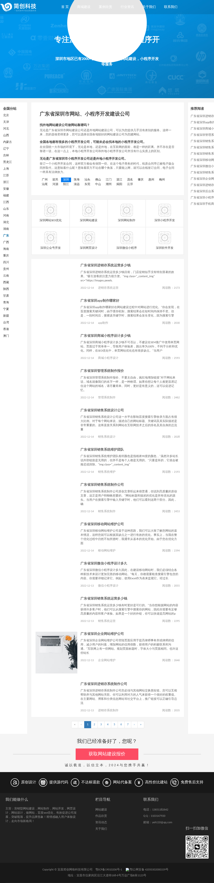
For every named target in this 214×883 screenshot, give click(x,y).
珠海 (77, 179)
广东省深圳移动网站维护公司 (102, 524)
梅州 (162, 179)
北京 (6, 115)
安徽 (6, 189)
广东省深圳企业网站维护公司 (102, 634)
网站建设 (101, 809)
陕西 (6, 289)
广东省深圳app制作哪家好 (99, 300)
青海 (6, 302)
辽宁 (6, 148)
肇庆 (141, 179)
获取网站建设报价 (107, 754)
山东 (6, 209)
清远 (77, 184)
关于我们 (149, 7)
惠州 (151, 179)
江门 (109, 179)
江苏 (6, 175)
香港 (6, 329)
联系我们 (170, 7)
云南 (6, 275)
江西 (6, 202)
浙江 (6, 182)
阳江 (66, 184)
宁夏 (6, 309)
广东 (6, 235)
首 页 (65, 7)
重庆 (6, 255)
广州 (45, 179)
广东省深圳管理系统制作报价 (102, 371)
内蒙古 (7, 142)
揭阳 (119, 184)
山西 (6, 135)
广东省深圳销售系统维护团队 (102, 449)
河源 (55, 184)
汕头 (87, 179)
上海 (6, 168)
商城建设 (83, 7)
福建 (6, 195)
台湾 (6, 322)
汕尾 (45, 184)
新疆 (6, 316)
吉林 (6, 155)
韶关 (55, 179)
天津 (6, 122)
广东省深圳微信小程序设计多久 (103, 563)
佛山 (98, 179)
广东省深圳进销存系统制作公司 (103, 684)
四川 (6, 262)
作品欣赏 (101, 816)
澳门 (6, 336)
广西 (6, 242)
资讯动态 (101, 822)
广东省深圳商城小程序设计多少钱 (105, 336)
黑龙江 (7, 162)
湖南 (6, 229)
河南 (6, 215)
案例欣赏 (105, 7)
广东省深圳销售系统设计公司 (102, 410)
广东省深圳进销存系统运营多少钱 (105, 265)
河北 (6, 128)
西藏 (6, 282)
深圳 (66, 179)
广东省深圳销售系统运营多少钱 (103, 598)
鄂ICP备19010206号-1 (109, 869)
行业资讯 (127, 7)
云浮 (130, 184)
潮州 (109, 184)
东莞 (87, 184)
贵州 (6, 269)
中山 (98, 184)
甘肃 (6, 295)
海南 (6, 249)
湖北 (6, 222)
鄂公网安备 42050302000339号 (148, 869)
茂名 (130, 179)
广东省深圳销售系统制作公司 (102, 485)
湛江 (119, 179)
